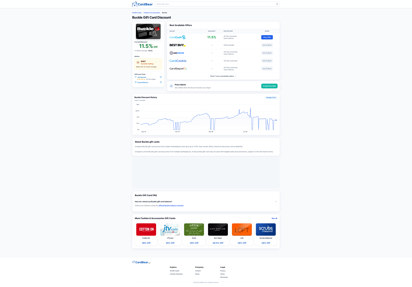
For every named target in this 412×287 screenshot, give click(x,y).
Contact (198, 271)
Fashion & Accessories (152, 13)
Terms (222, 274)
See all (274, 218)
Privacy (223, 271)
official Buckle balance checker (171, 206)
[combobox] (217, 4)
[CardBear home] (142, 4)
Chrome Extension (176, 274)
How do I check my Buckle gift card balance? (153, 201)
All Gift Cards (137, 13)
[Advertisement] (206, 173)
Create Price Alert (269, 86)
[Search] (277, 4)
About (197, 274)
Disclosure (224, 277)
